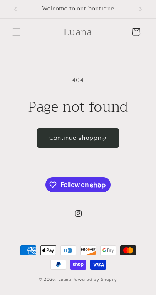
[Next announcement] (140, 9)
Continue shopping (78, 137)
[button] (16, 32)
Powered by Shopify (95, 279)
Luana (64, 279)
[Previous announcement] (15, 9)
